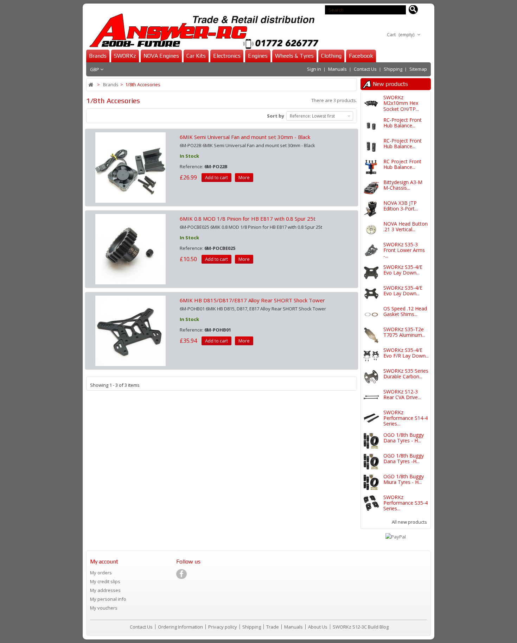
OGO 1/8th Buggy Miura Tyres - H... (403, 479)
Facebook (361, 55)
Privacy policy (223, 627)
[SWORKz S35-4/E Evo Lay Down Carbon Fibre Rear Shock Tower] (371, 273)
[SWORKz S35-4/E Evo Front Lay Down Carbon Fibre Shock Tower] (371, 293)
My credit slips (105, 581)
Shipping (393, 69)
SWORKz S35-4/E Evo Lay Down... (402, 270)
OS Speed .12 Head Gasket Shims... (405, 311)
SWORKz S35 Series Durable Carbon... (405, 373)
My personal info (108, 599)
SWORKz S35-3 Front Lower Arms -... (404, 250)
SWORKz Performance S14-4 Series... (405, 418)
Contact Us (365, 69)
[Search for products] (413, 9)
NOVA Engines (161, 55)
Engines (258, 55)
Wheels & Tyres (294, 55)
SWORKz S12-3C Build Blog (361, 627)
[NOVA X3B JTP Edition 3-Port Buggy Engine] (371, 209)
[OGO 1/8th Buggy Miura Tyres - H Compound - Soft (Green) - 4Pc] (371, 482)
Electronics (227, 55)
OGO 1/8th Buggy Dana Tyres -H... (403, 458)
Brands (98, 55)
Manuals (337, 69)
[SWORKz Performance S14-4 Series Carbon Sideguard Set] (371, 418)
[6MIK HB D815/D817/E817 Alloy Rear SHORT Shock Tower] (130, 330)
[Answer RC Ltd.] (202, 31)
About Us (318, 627)
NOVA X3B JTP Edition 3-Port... (400, 206)
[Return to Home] (91, 84)
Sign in (314, 69)
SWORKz (125, 55)
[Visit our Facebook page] (181, 574)
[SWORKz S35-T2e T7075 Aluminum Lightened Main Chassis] (371, 335)
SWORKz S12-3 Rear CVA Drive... (402, 394)
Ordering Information (181, 627)
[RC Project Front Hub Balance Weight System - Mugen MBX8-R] (371, 167)
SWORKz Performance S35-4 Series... (405, 503)
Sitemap (418, 69)
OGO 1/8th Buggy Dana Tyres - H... (403, 437)
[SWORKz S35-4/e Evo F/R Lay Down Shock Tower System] (371, 356)
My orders (101, 572)
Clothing (331, 55)
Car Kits (196, 55)
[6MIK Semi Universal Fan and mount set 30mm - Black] (130, 167)
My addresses (105, 590)
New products (390, 84)
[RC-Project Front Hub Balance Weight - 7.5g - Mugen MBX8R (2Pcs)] (371, 146)
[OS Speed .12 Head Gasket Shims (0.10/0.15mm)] (371, 314)
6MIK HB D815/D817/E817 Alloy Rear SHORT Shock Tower (252, 300)
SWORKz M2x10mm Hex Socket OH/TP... (401, 103)
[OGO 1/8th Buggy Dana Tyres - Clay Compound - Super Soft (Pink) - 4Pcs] (371, 440)
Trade (273, 627)
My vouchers (103, 608)
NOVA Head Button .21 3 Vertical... (405, 226)
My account (104, 561)
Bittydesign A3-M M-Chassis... (402, 185)
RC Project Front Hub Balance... (402, 164)
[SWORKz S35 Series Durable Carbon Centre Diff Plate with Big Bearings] (371, 376)
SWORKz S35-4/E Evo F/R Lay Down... (406, 353)
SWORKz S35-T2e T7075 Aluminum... (404, 332)
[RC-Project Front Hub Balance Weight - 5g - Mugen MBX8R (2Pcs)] (371, 125)
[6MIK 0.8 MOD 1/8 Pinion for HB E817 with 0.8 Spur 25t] (130, 248)
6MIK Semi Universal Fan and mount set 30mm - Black (245, 136)
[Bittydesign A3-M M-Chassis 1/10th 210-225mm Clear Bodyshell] (371, 188)
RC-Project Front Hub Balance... (402, 122)
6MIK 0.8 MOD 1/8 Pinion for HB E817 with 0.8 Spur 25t (247, 218)
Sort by (275, 116)
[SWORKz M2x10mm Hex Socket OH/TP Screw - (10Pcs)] (371, 103)
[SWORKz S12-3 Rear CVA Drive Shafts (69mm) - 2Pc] (371, 397)
